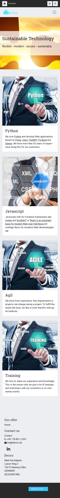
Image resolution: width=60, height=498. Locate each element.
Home (7, 424)
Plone (18, 140)
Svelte (8, 220)
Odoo (25, 140)
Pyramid (42, 140)
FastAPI (33, 140)
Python (17, 136)
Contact (12, 3)
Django (8, 143)
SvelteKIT (22, 220)
